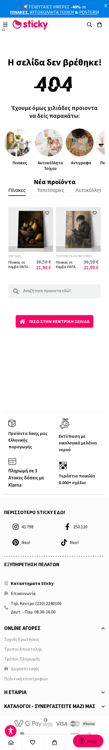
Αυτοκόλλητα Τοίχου (50, 165)
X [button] (106, 5)
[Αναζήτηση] (89, 24)
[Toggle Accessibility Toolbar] (10, 731)
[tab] (17, 190)
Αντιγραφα (81, 162)
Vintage (14, 256)
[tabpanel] (54, 238)
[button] (47, 212)
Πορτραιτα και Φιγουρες (74, 256)
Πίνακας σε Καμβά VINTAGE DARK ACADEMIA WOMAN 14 (68, 269)
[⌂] (11, 742)
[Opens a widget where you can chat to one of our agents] (88, 741)
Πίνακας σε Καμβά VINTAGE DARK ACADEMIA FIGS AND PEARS (20, 269)
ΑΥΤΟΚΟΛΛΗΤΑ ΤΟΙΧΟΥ (52, 12)
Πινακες (20, 162)
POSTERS (88, 12)
